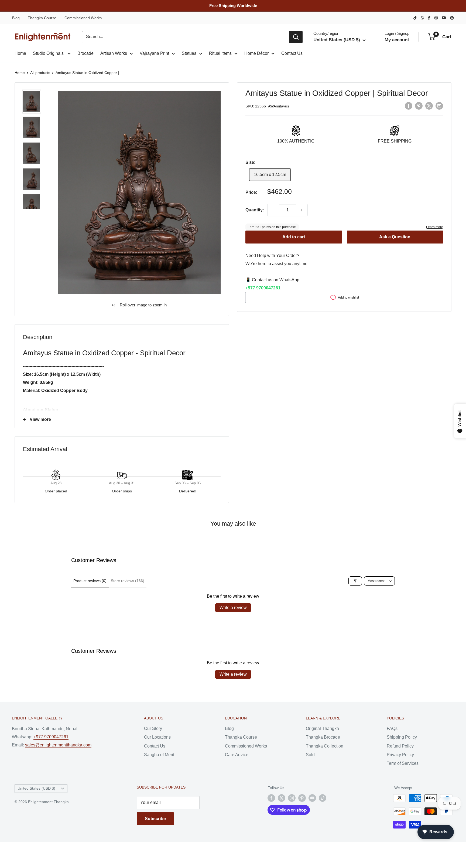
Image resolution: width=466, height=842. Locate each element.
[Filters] (355, 581)
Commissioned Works (83, 18)
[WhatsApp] (422, 18)
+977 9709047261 (262, 288)
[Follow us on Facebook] (271, 798)
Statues (189, 53)
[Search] (296, 37)
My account (397, 39)
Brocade (85, 53)
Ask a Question (394, 237)
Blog (16, 18)
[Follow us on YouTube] (312, 798)
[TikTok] (415, 18)
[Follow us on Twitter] (281, 798)
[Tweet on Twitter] (429, 106)
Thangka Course (42, 18)
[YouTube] (444, 18)
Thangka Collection (324, 746)
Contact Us (292, 53)
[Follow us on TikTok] (322, 798)
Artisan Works (113, 53)
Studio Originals (49, 53)
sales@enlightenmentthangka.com (58, 745)
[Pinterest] (452, 18)
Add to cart (293, 237)
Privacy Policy (400, 754)
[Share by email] (439, 106)
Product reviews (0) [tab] (90, 581)
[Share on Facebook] (408, 106)
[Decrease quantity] (273, 210)
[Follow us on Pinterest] (302, 798)
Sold (310, 754)
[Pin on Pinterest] (419, 106)
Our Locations (157, 737)
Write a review (233, 607)
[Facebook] (429, 18)
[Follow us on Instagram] (292, 798)
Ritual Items (220, 53)
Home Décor (256, 53)
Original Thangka (322, 728)
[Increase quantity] (301, 210)
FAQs (392, 728)
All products (40, 72)
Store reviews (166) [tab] (127, 581)
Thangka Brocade (323, 737)
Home (20, 53)
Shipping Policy (402, 737)
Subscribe (155, 818)
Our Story (153, 728)
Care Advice (236, 754)
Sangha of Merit (159, 754)
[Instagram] (436, 18)
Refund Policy (400, 746)
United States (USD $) (36, 788)
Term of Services (403, 763)
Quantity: (254, 210)
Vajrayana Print (154, 53)
